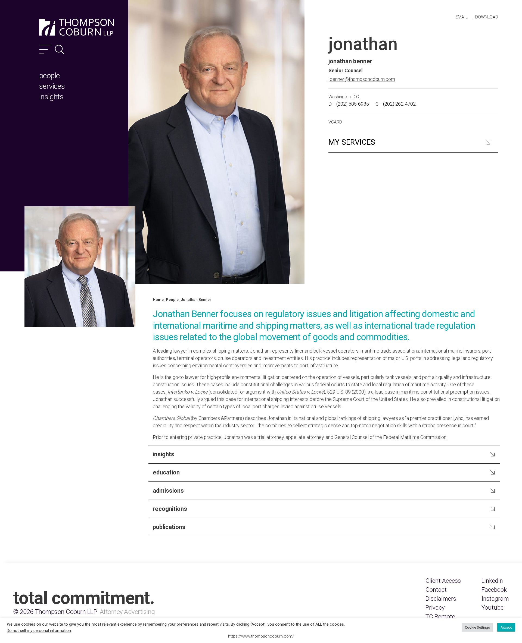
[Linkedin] (492, 580)
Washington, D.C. (344, 96)
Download (486, 17)
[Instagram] (495, 598)
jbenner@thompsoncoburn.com (361, 79)
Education (166, 472)
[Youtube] (492, 607)
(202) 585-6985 (352, 104)
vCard (335, 122)
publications (169, 527)
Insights (163, 454)
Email (461, 17)
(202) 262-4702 (399, 104)
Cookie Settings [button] (477, 627)
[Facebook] (494, 589)
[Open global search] (60, 49)
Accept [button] (506, 627)
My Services (351, 142)
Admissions (168, 490)
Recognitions (170, 508)
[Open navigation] (45, 49)
